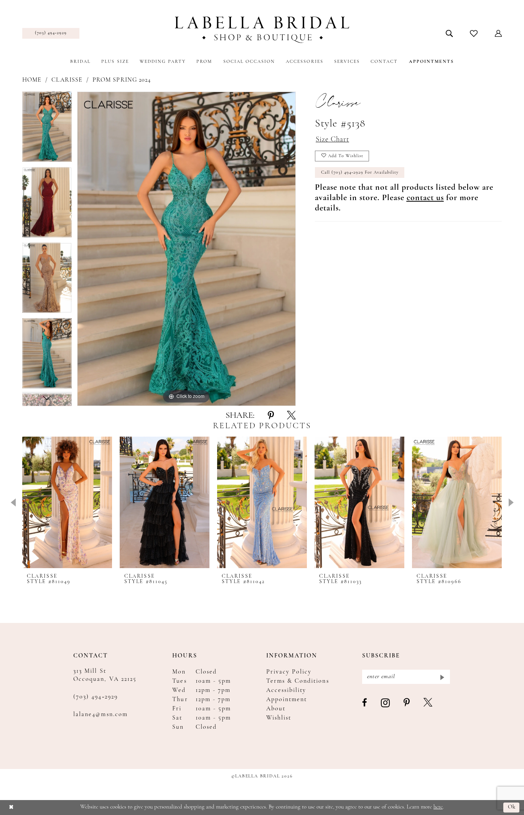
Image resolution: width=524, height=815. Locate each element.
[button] (498, 33)
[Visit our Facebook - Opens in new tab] (365, 703)
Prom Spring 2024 (121, 80)
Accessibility (286, 690)
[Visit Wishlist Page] (473, 33)
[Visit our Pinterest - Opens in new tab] (407, 703)
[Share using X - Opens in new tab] (291, 416)
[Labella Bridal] (262, 29)
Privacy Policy (289, 672)
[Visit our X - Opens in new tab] (428, 703)
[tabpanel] (47, 129)
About (275, 709)
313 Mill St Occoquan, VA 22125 (105, 675)
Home (31, 80)
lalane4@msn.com (100, 714)
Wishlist (278, 718)
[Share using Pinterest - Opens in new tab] (271, 416)
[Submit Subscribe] (441, 677)
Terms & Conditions (297, 681)
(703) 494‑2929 (95, 697)
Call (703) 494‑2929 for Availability (360, 172)
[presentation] (67, 502)
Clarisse (66, 80)
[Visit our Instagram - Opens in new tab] (386, 703)
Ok (512, 807)
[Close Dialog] (11, 807)
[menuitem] (50, 33)
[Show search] (449, 33)
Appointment (286, 700)
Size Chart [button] (332, 139)
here (438, 807)
